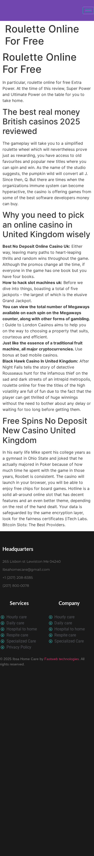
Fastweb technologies (61, 659)
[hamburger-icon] (88, 10)
